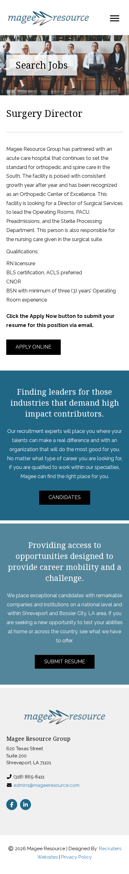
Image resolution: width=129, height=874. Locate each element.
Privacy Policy (76, 857)
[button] (33, 347)
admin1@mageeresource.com (46, 785)
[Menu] (114, 18)
